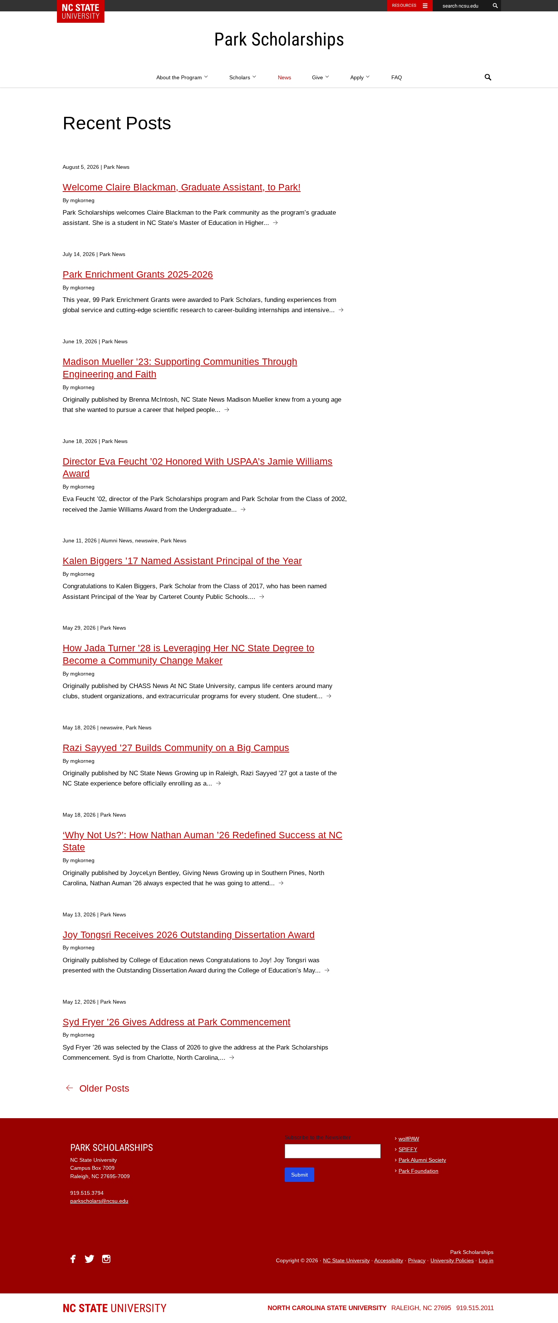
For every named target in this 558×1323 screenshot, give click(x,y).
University (115, 1308)
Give (318, 77)
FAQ (396, 77)
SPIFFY (408, 1149)
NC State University (346, 1260)
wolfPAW (409, 1139)
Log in (486, 1260)
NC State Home (86, 6)
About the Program (179, 77)
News (284, 77)
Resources (404, 5)
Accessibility (388, 1260)
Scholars (240, 77)
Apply (357, 77)
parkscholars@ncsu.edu (99, 1201)
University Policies (452, 1260)
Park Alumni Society (422, 1160)
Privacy (417, 1260)
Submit (299, 1175)
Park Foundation (418, 1171)
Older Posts (104, 1088)
